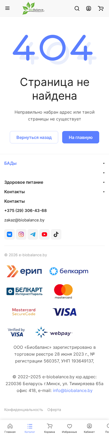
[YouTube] (44, 234)
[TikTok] (56, 234)
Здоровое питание (23, 182)
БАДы (10, 163)
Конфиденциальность (23, 409)
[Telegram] (33, 234)
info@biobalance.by (73, 390)
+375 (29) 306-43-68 (25, 210)
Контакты (14, 191)
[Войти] (88, 8)
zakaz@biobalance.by (24, 219)
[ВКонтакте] (9, 234)
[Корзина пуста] (100, 8)
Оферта (54, 409)
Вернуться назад (34, 137)
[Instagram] (21, 234)
